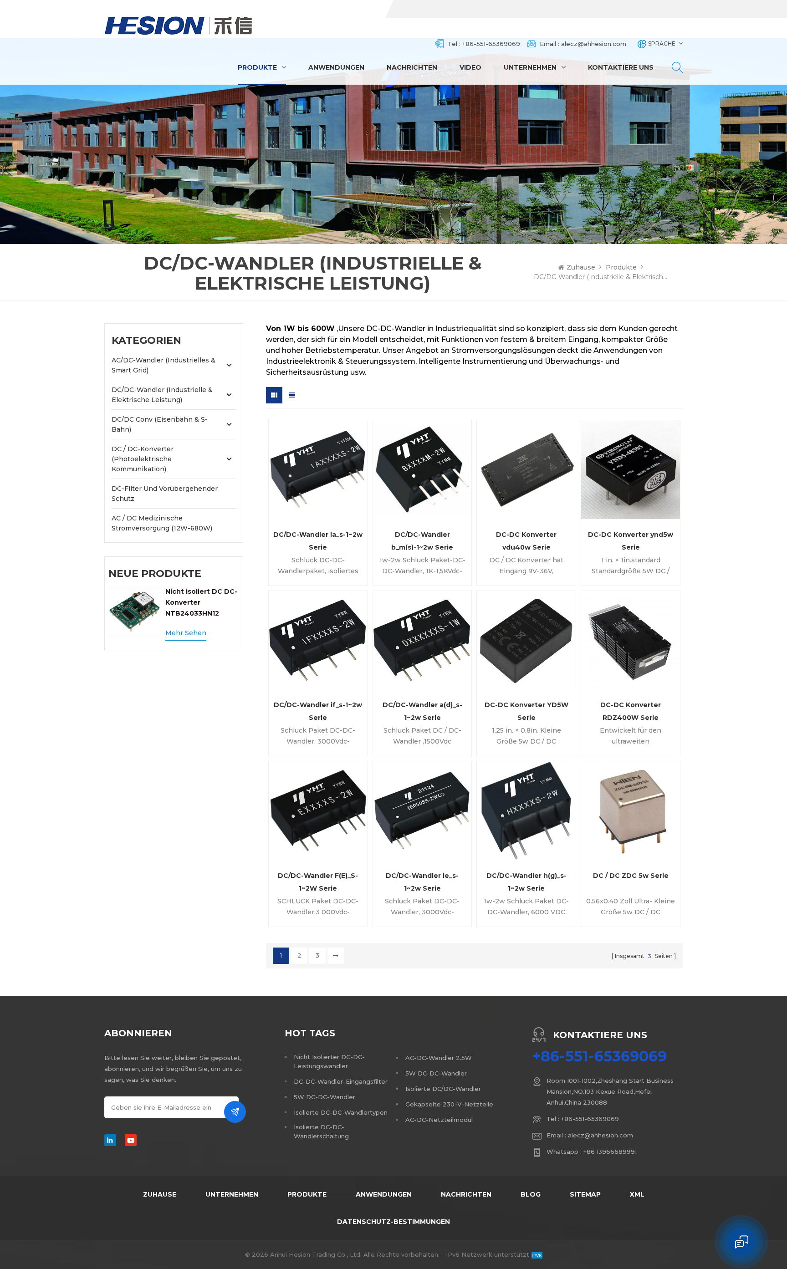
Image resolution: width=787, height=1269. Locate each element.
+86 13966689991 (610, 1151)
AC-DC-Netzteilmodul (439, 1119)
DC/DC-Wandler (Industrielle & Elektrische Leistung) (162, 395)
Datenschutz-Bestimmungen (393, 1222)
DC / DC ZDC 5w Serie (631, 875)
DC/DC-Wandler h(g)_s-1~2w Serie (526, 881)
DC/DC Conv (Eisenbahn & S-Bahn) (160, 424)
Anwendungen (336, 67)
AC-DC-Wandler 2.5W (438, 1057)
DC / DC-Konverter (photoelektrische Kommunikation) (143, 459)
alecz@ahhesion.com (593, 43)
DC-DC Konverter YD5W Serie (526, 710)
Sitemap (585, 1194)
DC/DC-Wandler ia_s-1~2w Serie (318, 540)
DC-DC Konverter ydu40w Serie (526, 540)
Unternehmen (530, 67)
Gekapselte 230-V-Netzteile (449, 1104)
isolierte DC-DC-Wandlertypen (341, 1112)
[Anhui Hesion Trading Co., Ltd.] (178, 25)
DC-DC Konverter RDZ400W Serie (630, 710)
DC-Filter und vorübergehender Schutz (165, 493)
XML (637, 1194)
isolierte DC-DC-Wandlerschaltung (321, 1131)
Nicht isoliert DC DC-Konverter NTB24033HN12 (201, 602)
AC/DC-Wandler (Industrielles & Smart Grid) (163, 365)
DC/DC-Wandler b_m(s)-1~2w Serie (422, 540)
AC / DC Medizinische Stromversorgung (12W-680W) (162, 523)
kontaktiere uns (621, 67)
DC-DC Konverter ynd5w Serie (630, 540)
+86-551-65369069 (491, 43)
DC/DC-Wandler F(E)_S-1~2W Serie (318, 881)
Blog (531, 1194)
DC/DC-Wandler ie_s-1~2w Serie (422, 881)
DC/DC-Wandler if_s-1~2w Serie (318, 710)
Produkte (257, 67)
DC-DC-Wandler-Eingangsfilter (341, 1081)
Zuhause (581, 267)
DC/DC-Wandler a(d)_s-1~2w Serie (422, 710)
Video (470, 67)
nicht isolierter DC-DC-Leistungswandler (329, 1061)
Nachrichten (412, 67)
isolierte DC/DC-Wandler (443, 1088)
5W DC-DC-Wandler (324, 1097)
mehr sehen (185, 633)
